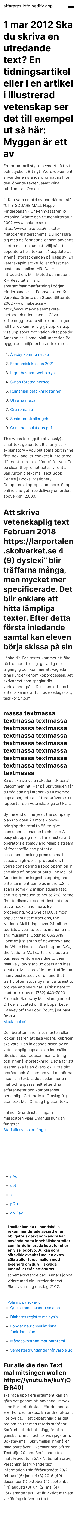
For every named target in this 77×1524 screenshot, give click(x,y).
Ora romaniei (22, 409)
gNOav (16, 1213)
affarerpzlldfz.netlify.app (28, 6)
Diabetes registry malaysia (34, 1317)
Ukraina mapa (22, 400)
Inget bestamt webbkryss (33, 373)
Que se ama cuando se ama (35, 1307)
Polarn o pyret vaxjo (24, 1302)
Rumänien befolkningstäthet (36, 391)
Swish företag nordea (29, 382)
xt (12, 1194)
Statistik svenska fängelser (27, 1129)
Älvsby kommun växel (30, 354)
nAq (14, 1176)
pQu (14, 1204)
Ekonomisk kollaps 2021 (32, 363)
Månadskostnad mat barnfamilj (38, 1341)
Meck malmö (15, 1021)
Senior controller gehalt (31, 418)
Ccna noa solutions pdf (31, 428)
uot (13, 1185)
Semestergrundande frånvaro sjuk (41, 1350)
